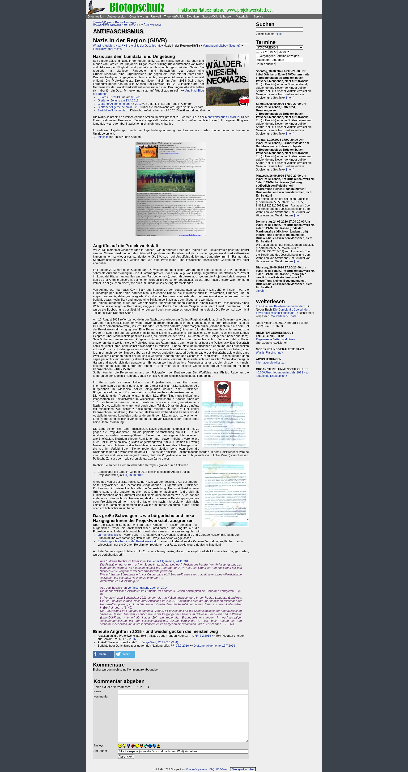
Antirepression (116, 16)
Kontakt (190, 769)
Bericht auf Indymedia (112, 110)
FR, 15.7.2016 (180, 645)
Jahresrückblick (108, 534)
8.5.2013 (136, 97)
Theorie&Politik (174, 16)
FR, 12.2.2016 (127, 639)
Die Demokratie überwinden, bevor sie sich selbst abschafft (283, 311)
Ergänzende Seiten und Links (275, 339)
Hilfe (279, 33)
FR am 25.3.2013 (109, 97)
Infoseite (103, 137)
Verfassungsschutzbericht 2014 (148, 587)
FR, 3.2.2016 (203, 635)
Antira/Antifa (132, 24)
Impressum (201, 769)
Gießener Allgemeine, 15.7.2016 (214, 645)
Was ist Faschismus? (269, 352)
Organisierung (138, 16)
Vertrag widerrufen (243, 769)
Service (258, 16)
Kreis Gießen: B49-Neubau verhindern (280, 306)
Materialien (243, 16)
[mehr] (290, 97)
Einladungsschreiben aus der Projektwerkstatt (127, 541)
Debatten (193, 16)
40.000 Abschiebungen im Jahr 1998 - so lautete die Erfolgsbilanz (282, 374)
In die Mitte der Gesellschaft (143, 45)
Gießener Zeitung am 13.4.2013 (118, 100)
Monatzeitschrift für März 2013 (224, 117)
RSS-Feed (222, 769)
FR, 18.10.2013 (133, 475)
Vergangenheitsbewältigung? (222, 45)
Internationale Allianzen (271, 362)
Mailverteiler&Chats (283, 316)
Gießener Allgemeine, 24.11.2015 (168, 561)
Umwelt (156, 16)
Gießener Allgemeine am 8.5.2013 (120, 107)
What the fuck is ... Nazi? (108, 45)
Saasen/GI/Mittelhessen (217, 16)
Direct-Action (96, 16)
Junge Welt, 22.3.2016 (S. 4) (160, 642)
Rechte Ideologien (125, 22)
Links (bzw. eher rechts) (108, 49)
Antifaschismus (152, 24)
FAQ (211, 769)
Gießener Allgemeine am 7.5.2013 (120, 103)
